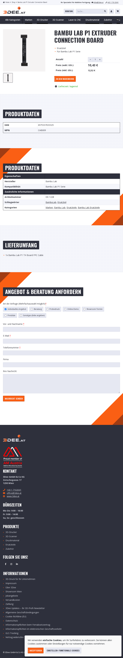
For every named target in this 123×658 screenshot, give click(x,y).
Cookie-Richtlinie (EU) (16, 616)
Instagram (11, 564)
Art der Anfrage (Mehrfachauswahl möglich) (24, 303)
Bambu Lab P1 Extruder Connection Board (32, 2)
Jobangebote (12, 596)
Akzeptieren (36, 650)
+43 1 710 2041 (112, 2)
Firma (6, 359)
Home (7, 2)
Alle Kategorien (12, 19)
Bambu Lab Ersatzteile (89, 207)
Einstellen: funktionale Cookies (63, 650)
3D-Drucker (11, 532)
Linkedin (17, 564)
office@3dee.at (99, 2)
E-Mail (7, 335)
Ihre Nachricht (10, 371)
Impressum (11, 583)
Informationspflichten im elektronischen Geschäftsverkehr (34, 629)
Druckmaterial (12, 540)
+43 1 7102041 (14, 489)
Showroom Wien (14, 591)
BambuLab (51, 202)
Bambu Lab (59, 207)
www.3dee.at (13, 496)
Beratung (69, 11)
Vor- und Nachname (13, 324)
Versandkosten (13, 600)
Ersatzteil (61, 202)
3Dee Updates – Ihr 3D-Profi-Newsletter (25, 608)
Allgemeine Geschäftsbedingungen (22, 612)
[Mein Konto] (111, 11)
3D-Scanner (11, 536)
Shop (13, 2)
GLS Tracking (12, 633)
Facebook (5, 564)
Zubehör (10, 549)
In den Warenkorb (65, 78)
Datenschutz (12, 621)
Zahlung (9, 604)
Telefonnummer (12, 347)
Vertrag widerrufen (15, 637)
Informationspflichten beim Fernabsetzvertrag (28, 625)
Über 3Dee (11, 587)
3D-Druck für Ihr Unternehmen (20, 579)
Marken (49, 207)
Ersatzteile (72, 207)
